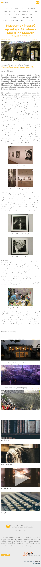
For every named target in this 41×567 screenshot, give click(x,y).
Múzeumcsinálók (25, 17)
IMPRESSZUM (20, 530)
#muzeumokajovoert (22, 11)
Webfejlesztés (28, 561)
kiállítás (7, 11)
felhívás (12, 17)
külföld (8, 14)
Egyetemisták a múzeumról (14, 20)
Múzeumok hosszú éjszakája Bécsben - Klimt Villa (17, 67)
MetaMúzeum (33, 20)
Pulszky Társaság (28, 8)
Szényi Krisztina (5, 39)
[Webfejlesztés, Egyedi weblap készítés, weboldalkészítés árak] (36, 563)
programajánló (20, 14)
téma (35, 11)
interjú (33, 14)
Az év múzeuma (12, 8)
